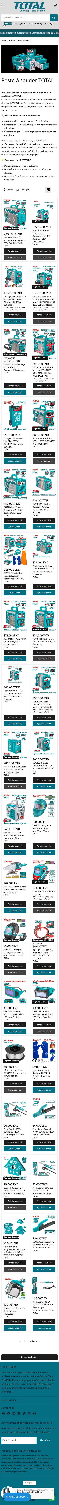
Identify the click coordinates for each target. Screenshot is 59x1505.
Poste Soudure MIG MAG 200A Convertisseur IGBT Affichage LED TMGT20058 (41, 236)
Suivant (34, 1341)
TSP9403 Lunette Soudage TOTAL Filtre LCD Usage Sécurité (43, 1014)
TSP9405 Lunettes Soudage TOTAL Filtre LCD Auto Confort (14, 1014)
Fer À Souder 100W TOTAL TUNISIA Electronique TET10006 (14, 1132)
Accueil (4, 41)
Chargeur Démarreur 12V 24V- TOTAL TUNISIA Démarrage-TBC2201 (14, 443)
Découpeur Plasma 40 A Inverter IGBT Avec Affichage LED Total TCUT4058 (15, 301)
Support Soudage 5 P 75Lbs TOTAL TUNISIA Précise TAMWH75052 (14, 1191)
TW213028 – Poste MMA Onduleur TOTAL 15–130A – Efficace (15, 835)
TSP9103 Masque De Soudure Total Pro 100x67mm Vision (42, 828)
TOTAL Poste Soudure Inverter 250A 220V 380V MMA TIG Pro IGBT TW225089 (43, 372)
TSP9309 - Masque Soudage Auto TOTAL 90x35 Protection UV (13, 952)
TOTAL (6, 246)
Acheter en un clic (15, 251)
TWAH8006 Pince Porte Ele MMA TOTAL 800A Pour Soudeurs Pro (43, 1245)
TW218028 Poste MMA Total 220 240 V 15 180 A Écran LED (44, 642)
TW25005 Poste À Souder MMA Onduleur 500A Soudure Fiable (15, 240)
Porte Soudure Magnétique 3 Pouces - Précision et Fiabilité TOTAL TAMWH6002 (14, 1251)
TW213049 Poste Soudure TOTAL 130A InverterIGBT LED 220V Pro (43, 767)
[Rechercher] (54, 17)
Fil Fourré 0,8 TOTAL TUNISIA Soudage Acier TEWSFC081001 (15, 1073)
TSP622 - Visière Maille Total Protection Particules (14, 1311)
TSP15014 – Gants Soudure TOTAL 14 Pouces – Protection (41, 1073)
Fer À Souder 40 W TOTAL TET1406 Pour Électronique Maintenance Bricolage (43, 1306)
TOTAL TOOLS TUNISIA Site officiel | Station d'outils (14, 309)
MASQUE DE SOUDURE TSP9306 (44, 893)
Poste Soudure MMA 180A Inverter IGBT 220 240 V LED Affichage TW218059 (43, 570)
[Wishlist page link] (4, 26)
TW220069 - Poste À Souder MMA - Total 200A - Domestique (13, 510)
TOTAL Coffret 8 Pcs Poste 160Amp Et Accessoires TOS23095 (14, 576)
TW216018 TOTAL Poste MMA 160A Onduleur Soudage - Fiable (15, 769)
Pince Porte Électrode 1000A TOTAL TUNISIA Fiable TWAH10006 (43, 1132)
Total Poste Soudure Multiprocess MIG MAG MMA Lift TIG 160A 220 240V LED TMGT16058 (44, 301)
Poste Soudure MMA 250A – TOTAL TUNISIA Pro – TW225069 (44, 441)
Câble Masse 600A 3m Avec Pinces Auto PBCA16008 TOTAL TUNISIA (43, 954)
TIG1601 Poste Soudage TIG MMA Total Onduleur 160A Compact (15, 367)
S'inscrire (45, 1440)
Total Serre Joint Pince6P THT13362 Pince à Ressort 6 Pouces (30, 1492)
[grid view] (48, 190)
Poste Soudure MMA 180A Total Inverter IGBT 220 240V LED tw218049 (13, 695)
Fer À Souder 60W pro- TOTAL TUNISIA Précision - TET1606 (43, 1191)
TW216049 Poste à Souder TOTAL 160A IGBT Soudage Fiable (42, 704)
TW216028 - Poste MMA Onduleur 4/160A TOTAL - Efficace (15, 642)
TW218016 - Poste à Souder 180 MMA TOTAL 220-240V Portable (42, 508)
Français (28, 1483)
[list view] (54, 190)
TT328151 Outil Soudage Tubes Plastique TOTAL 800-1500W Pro (15, 889)
